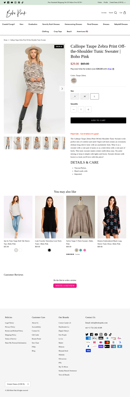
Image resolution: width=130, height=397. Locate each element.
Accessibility (36, 327)
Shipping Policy (10, 335)
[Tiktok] (22, 2)
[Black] (49, 250)
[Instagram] (15, 2)
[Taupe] (16, 250)
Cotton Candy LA (65, 323)
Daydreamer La (64, 327)
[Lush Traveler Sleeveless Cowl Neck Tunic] (49, 217)
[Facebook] (8, 2)
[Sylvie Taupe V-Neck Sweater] (80, 217)
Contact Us (35, 331)
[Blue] (80, 250)
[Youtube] (12, 2)
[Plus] (88, 109)
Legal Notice (9, 323)
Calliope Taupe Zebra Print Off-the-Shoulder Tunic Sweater (28, 40)
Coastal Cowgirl (8, 24)
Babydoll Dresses (121, 24)
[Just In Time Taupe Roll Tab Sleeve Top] (18, 217)
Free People (63, 335)
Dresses (106, 24)
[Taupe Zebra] (74, 81)
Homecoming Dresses (73, 24)
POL (60, 363)
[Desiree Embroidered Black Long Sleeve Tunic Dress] (112, 217)
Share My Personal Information (15, 343)
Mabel (61, 343)
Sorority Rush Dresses (51, 24)
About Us (35, 323)
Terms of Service (10, 339)
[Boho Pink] (15, 12)
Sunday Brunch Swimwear (68, 371)
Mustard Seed (63, 351)
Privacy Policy (10, 327)
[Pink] (84, 250)
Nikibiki (61, 355)
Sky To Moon (63, 367)
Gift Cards (35, 335)
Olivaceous (62, 359)
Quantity (74, 104)
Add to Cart (98, 120)
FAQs (34, 347)
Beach (69, 31)
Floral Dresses (92, 24)
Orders (100, 2)
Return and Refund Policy (14, 331)
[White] (20, 250)
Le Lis (61, 339)
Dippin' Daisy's (64, 331)
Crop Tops (58, 31)
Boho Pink (13, 390)
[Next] (62, 88)
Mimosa (61, 347)
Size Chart (35, 343)
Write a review (65, 286)
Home (5, 40)
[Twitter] (5, 2)
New (21, 24)
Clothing (45, 31)
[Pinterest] (19, 2)
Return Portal (36, 339)
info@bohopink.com (99, 323)
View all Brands (64, 375)
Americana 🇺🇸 (82, 31)
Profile (106, 2)
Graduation (32, 24)
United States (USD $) (116, 2)
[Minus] (74, 109)
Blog (33, 351)
